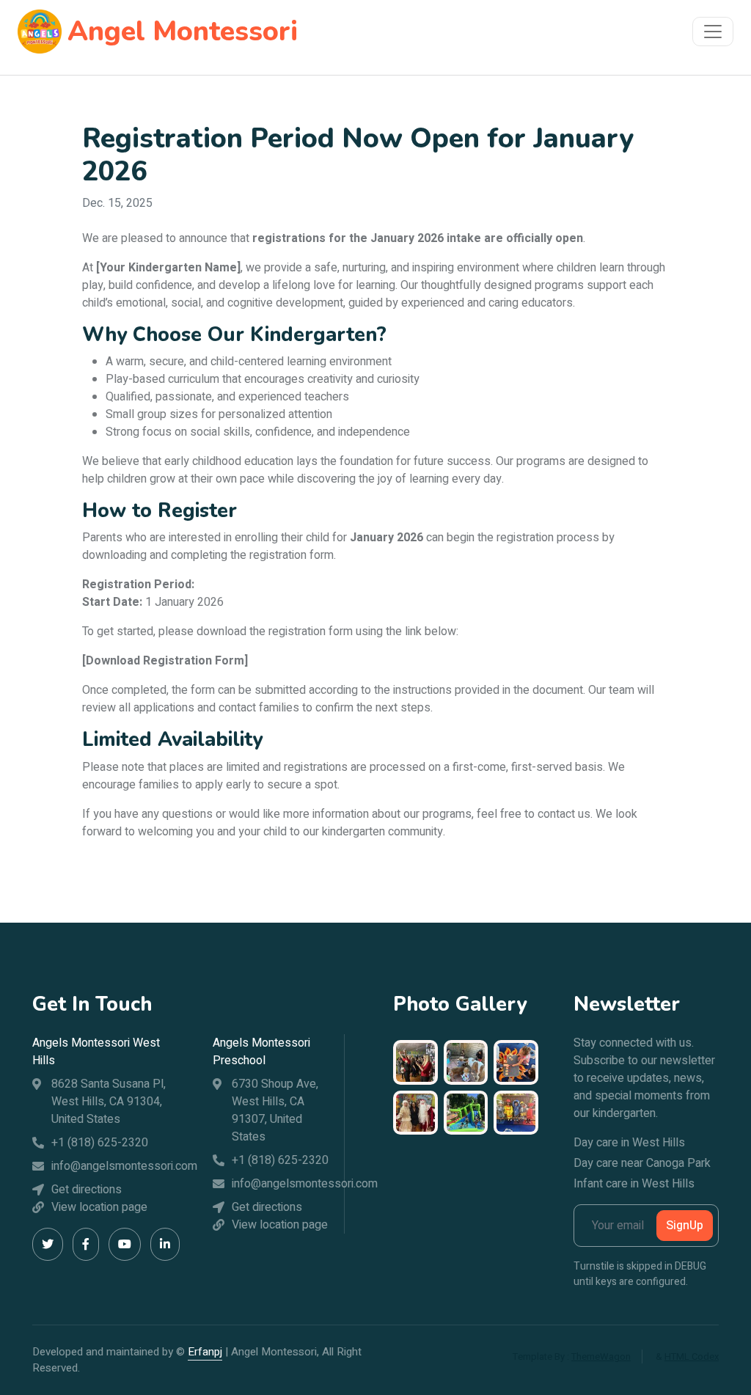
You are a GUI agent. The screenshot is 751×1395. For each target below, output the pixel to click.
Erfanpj (205, 1352)
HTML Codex (691, 1356)
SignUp (684, 1225)
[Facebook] (86, 1244)
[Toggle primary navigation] (712, 31)
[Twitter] (47, 1244)
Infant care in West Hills (634, 1184)
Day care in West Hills (629, 1142)
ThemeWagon (601, 1356)
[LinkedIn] (165, 1244)
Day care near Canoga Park (642, 1163)
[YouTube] (125, 1244)
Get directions (86, 1189)
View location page (99, 1207)
